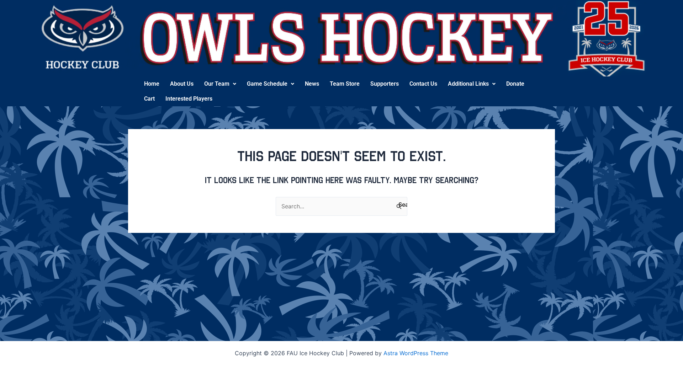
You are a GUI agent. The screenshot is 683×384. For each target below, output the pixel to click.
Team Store (345, 83)
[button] (220, 83)
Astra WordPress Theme (415, 353)
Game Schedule (267, 83)
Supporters (384, 83)
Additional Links (468, 83)
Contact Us (423, 83)
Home (151, 83)
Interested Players (188, 98)
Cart (149, 98)
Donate (515, 83)
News (312, 83)
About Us (182, 83)
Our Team (216, 83)
